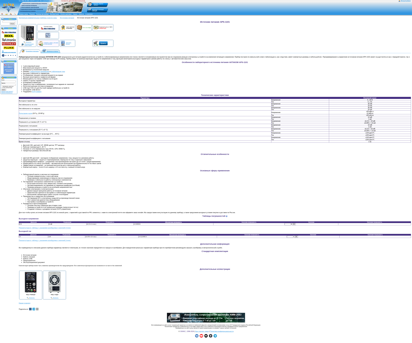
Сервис (75, 14)
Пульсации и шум (25, 113)
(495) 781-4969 (25, 1)
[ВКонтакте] (30, 309)
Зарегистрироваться (6, 92)
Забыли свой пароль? (7, 91)
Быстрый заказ (54, 14)
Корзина (94, 9)
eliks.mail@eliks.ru (44, 1)
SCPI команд (36, 91)
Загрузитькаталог (68, 43)
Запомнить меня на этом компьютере (8, 87)
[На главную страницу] (9, 7)
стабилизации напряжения (39, 71)
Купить (103, 43)
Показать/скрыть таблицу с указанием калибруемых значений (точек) (45, 228)
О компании (89, 14)
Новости (81, 14)
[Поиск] (15, 14)
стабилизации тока (58, 71)
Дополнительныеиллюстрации (29, 44)
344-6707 (32, 1)
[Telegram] (34, 309)
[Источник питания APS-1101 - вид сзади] (54, 282)
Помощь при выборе (42, 14)
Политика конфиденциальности (222, 331)
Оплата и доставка (65, 14)
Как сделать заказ (202, 331)
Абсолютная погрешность (173, 222)
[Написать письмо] (6, 14)
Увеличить (28, 42)
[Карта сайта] (11, 14)
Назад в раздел (24, 303)
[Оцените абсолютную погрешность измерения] (226, 216)
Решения (32, 14)
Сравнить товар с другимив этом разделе (51, 43)
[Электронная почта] (37, 309)
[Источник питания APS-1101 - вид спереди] (30, 282)
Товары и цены (23, 14)
